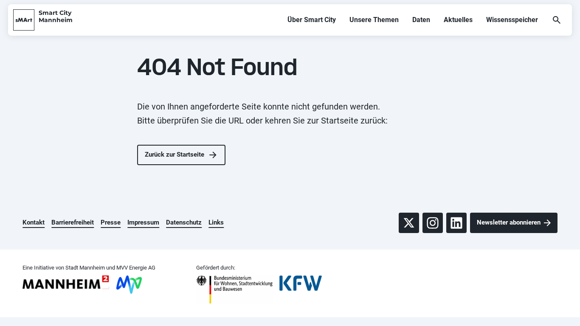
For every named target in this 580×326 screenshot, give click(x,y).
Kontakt (34, 222)
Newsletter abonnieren (509, 222)
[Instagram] (432, 223)
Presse (111, 222)
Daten (421, 20)
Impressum (143, 222)
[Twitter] (409, 223)
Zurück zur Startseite (174, 154)
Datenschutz (184, 222)
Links (216, 222)
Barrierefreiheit (72, 222)
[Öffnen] (557, 20)
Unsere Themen (374, 20)
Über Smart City (311, 20)
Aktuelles (458, 20)
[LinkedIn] (456, 223)
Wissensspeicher (512, 20)
